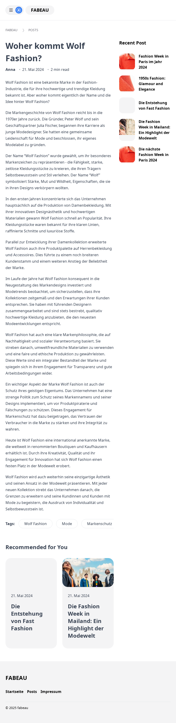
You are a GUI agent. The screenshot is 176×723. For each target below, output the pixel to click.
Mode (67, 523)
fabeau (40, 10)
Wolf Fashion (35, 523)
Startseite (14, 691)
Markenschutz (99, 523)
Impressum (51, 691)
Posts (33, 30)
